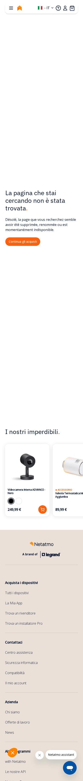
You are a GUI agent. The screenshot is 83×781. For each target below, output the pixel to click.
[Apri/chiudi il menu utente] (65, 8)
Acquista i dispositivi (21, 582)
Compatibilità (14, 672)
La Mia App (13, 603)
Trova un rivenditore (20, 613)
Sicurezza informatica (21, 662)
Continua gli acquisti (23, 241)
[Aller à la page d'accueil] (19, 8)
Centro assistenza (19, 652)
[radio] (11, 501)
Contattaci (13, 642)
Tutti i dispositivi (17, 593)
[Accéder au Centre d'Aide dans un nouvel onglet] (58, 8)
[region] (41, 480)
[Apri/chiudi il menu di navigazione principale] (11, 8)
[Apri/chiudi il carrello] (71, 8)
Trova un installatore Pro (24, 623)
